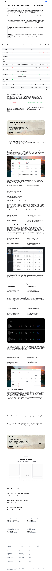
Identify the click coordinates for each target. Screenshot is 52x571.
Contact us (37, 546)
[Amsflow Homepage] (7, 1)
